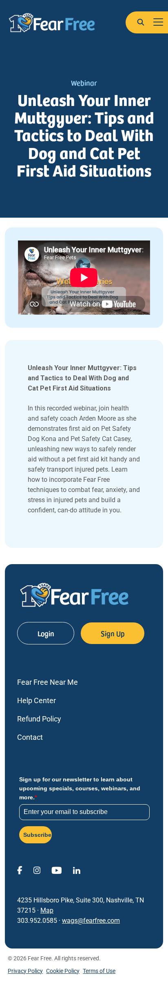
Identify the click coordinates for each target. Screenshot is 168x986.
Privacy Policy (25, 971)
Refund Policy (39, 719)
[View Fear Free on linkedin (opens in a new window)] (82, 869)
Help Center (36, 700)
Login (46, 633)
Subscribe (37, 835)
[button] (140, 21)
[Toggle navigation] (158, 22)
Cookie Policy (63, 971)
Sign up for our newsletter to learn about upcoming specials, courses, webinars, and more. (79, 788)
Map (46, 910)
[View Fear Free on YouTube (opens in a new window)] (62, 869)
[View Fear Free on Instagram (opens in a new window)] (42, 869)
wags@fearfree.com (91, 920)
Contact (30, 737)
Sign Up (113, 633)
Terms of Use (99, 971)
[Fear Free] (52, 23)
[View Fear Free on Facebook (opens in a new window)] (25, 869)
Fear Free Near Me (47, 682)
